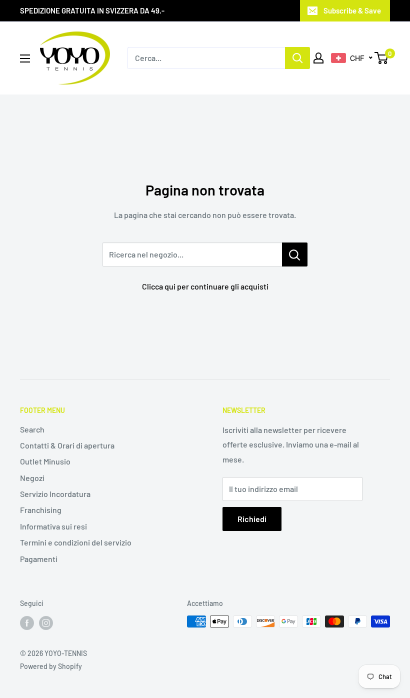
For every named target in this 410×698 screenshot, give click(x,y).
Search (32, 429)
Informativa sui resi (53, 526)
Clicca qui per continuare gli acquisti (205, 286)
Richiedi (252, 519)
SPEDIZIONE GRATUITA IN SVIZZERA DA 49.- (92, 10)
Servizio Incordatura (55, 493)
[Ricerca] (297, 58)
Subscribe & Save (352, 10)
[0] (382, 58)
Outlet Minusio (45, 461)
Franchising (41, 509)
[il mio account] (319, 58)
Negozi (32, 477)
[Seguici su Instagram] (46, 623)
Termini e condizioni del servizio (76, 542)
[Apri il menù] (25, 58)
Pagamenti (39, 559)
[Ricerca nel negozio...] (295, 254)
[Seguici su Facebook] (27, 623)
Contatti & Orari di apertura (67, 445)
